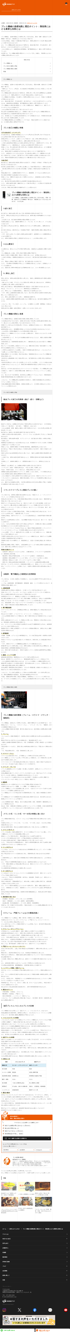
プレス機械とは (7, 63)
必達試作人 (5, 1247)
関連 (4, 71)
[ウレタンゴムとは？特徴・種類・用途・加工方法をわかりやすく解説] (43, 1202)
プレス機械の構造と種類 (10, 68)
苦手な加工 (5, 1243)
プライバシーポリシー (7, 1286)
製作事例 (6, 1150)
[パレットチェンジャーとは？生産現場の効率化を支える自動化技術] (9, 1202)
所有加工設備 (6, 1261)
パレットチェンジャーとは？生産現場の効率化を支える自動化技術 (9, 1211)
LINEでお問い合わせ (9, 1330)
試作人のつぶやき (32, 23)
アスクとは (5, 1234)
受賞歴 (4, 1252)
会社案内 (22, 1150)
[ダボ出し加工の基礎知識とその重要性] (25, 1201)
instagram (39, 1150)
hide (28, 59)
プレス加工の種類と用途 (10, 66)
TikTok (50, 1310)
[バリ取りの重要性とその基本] (26, 1186)
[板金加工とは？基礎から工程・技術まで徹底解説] (8, 1186)
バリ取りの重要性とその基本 (26, 1194)
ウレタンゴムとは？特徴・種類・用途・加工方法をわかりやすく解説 (43, 1211)
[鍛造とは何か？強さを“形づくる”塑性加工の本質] (42, 1186)
